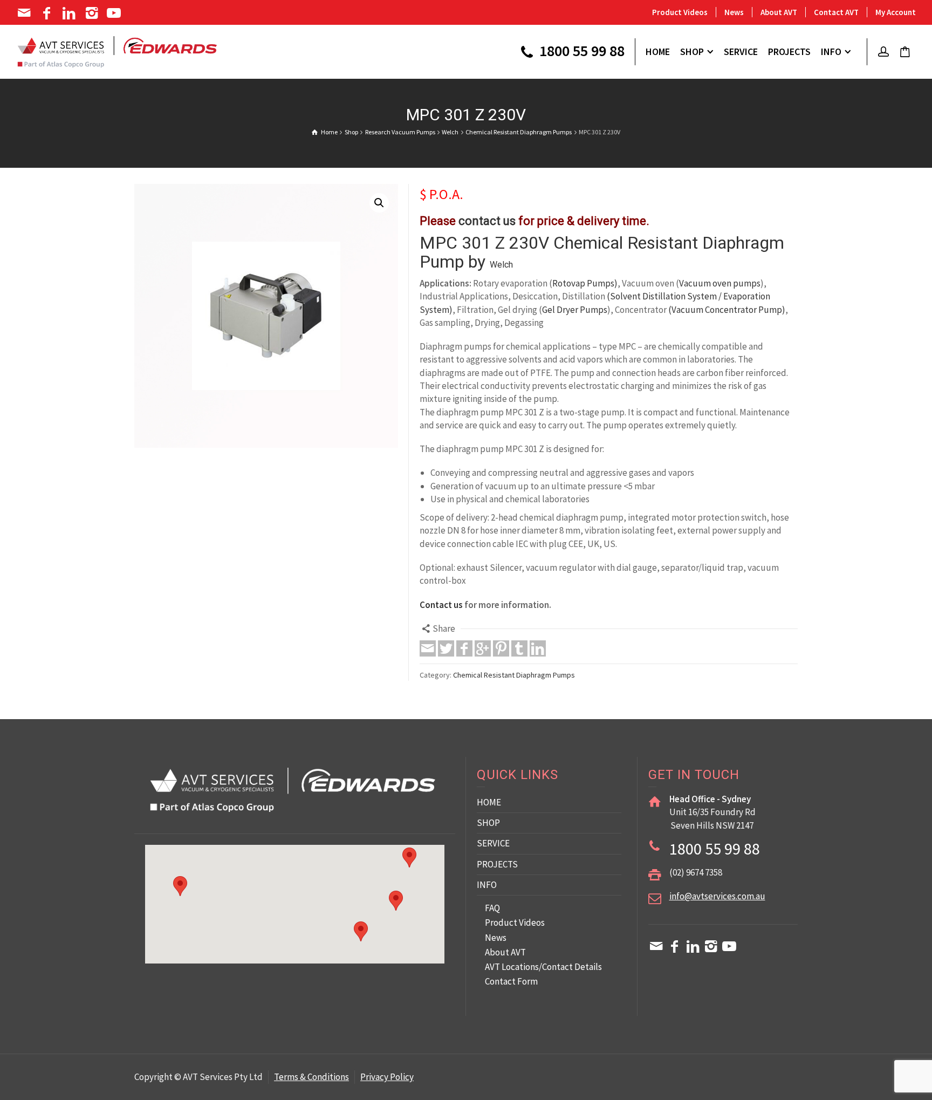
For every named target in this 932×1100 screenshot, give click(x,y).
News (734, 12)
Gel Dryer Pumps (574, 310)
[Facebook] (48, 13)
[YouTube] (115, 13)
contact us (487, 221)
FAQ (492, 908)
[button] (379, 203)
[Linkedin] (70, 13)
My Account (895, 12)
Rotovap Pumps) (585, 283)
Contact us (441, 605)
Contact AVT (836, 12)
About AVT (778, 12)
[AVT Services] (117, 51)
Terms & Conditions (311, 1077)
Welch (501, 264)
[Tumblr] (519, 648)
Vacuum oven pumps (719, 283)
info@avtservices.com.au (717, 896)
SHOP (488, 823)
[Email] (25, 13)
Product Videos (680, 12)
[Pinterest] (501, 648)
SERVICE (493, 843)
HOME (489, 802)
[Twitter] (446, 648)
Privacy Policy (387, 1077)
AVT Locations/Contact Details (543, 967)
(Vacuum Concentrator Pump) (726, 310)
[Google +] (483, 648)
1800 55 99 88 (580, 51)
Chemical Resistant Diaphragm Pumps (514, 675)
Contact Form (511, 981)
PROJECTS (497, 864)
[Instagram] (92, 13)
